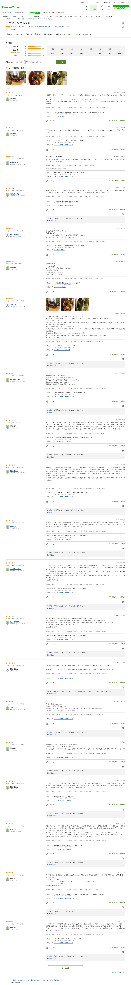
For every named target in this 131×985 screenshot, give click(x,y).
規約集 (51, 980)
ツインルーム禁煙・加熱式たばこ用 (63, 145)
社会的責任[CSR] (36, 980)
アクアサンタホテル (18, 23)
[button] (16, 78)
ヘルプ (82, 2)
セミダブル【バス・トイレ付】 (62, 350)
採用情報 (45, 980)
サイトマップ (98, 2)
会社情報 (14, 980)
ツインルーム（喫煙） (60, 116)
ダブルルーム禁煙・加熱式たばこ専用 (64, 397)
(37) (48, 34)
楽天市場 (116, 2)
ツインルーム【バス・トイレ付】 (62, 441)
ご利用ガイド (89, 2)
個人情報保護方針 (23, 980)
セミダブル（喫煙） (59, 250)
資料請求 (58, 980)
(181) (74, 34)
